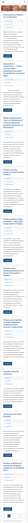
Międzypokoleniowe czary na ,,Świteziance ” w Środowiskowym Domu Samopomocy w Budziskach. (13, 123)
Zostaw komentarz (8, 27)
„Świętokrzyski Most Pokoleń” (12, 415)
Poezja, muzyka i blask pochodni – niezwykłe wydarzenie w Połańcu (13, 221)
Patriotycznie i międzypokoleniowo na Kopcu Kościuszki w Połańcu (13, 271)
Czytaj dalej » (7, 56)
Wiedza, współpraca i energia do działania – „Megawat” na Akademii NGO (13, 466)
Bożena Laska (7, 82)
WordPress (11, 521)
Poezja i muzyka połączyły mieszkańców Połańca (13, 172)
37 (20, 516)
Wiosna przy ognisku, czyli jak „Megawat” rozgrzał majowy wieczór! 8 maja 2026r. (13, 323)
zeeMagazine (20, 521)
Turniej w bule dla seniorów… (11, 372)
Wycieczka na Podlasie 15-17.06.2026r (13, 16)
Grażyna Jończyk (8, 24)
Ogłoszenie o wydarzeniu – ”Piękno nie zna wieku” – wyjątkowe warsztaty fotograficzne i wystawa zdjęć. (13, 70)
